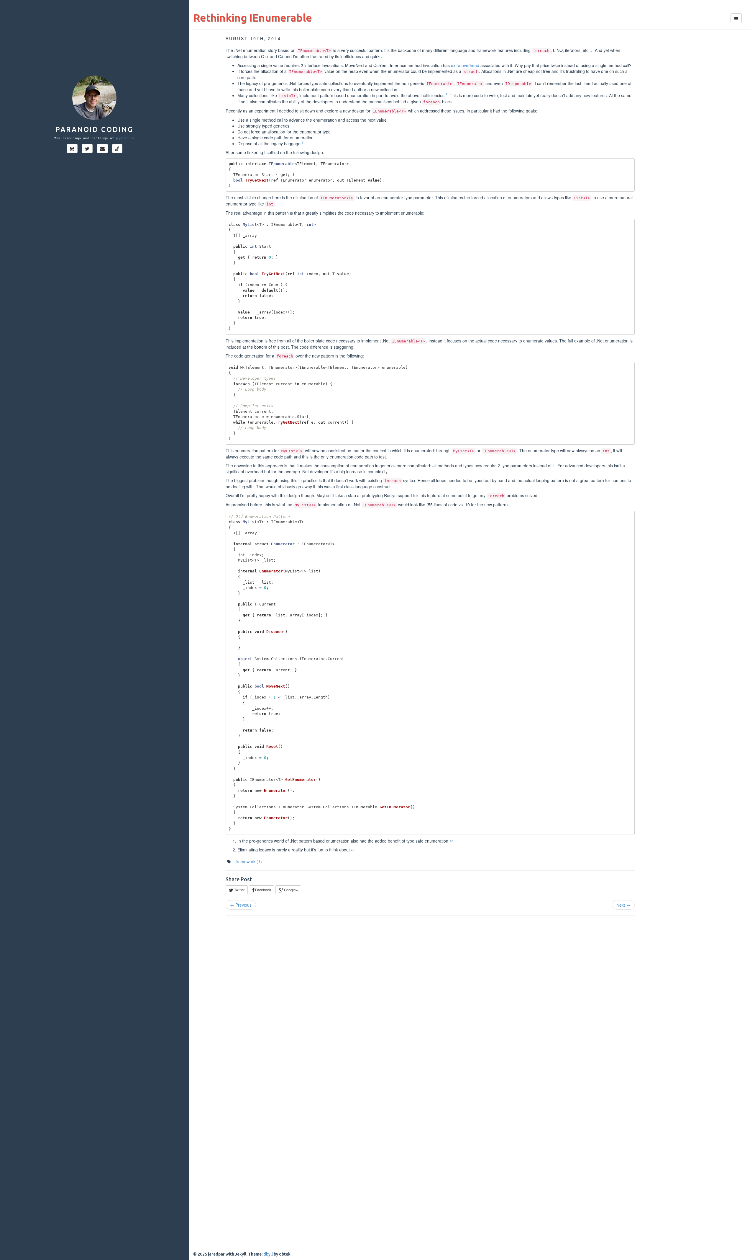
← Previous (241, 905)
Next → (623, 905)
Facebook (262, 889)
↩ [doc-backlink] (451, 841)
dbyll (268, 1254)
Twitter (238, 889)
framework (249, 861)
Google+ (290, 889)
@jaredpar (125, 138)
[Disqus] (472, 995)
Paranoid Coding (94, 129)
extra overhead (465, 65)
